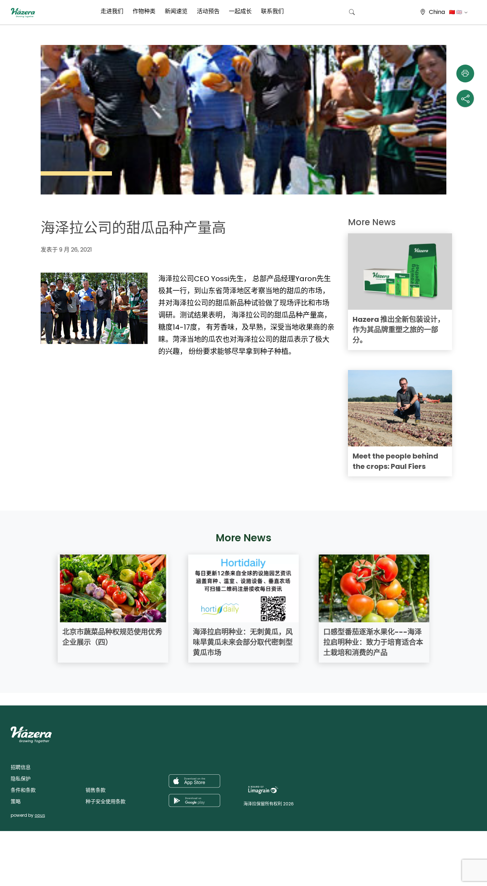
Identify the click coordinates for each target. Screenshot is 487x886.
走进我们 (112, 11)
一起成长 (240, 11)
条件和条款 (23, 790)
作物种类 (144, 11)
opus (40, 815)
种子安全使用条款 (105, 801)
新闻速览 (176, 11)
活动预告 (208, 11)
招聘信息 (21, 767)
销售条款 (96, 790)
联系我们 (272, 11)
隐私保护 (21, 778)
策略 (16, 801)
